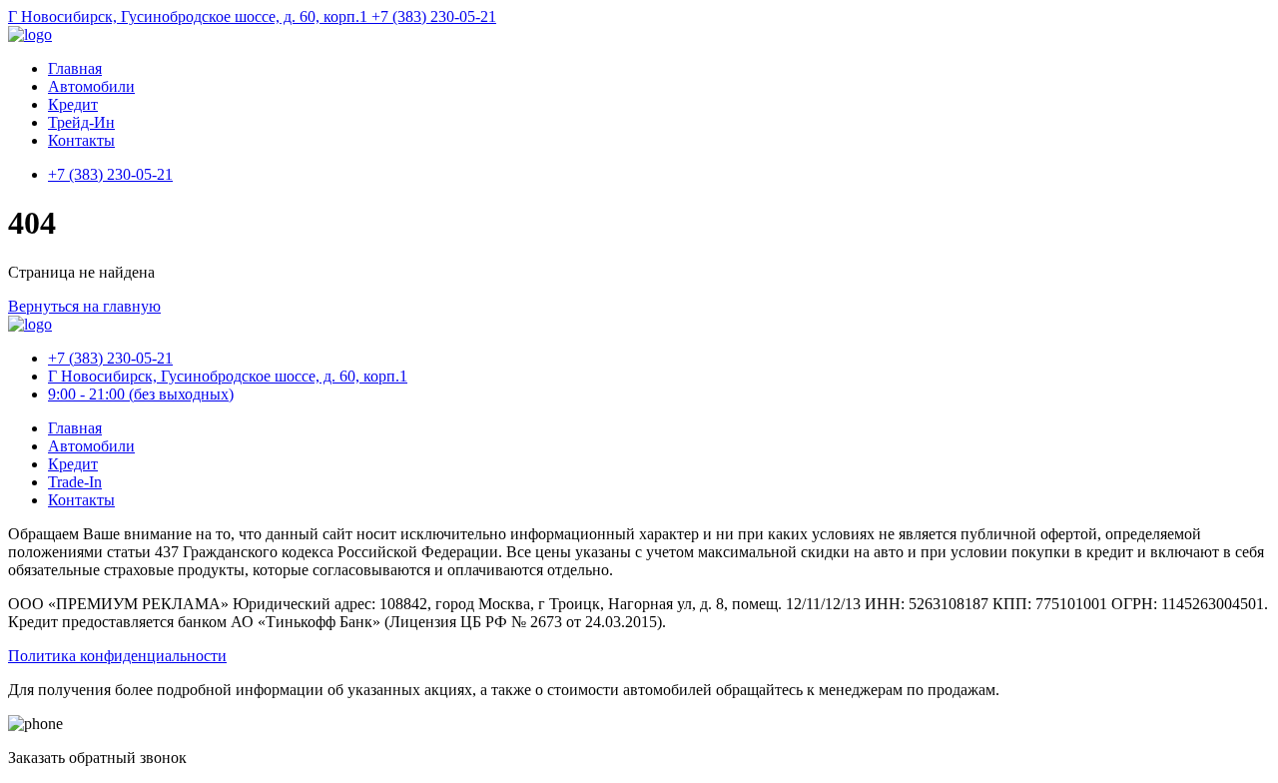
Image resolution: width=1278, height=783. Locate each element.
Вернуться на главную (84, 306)
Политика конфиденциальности (117, 655)
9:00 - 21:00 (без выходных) (141, 394)
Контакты (81, 140)
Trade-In (75, 481)
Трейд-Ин (81, 122)
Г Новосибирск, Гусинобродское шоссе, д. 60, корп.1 (189, 16)
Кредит (73, 104)
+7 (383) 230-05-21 (433, 16)
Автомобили (91, 86)
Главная (75, 68)
